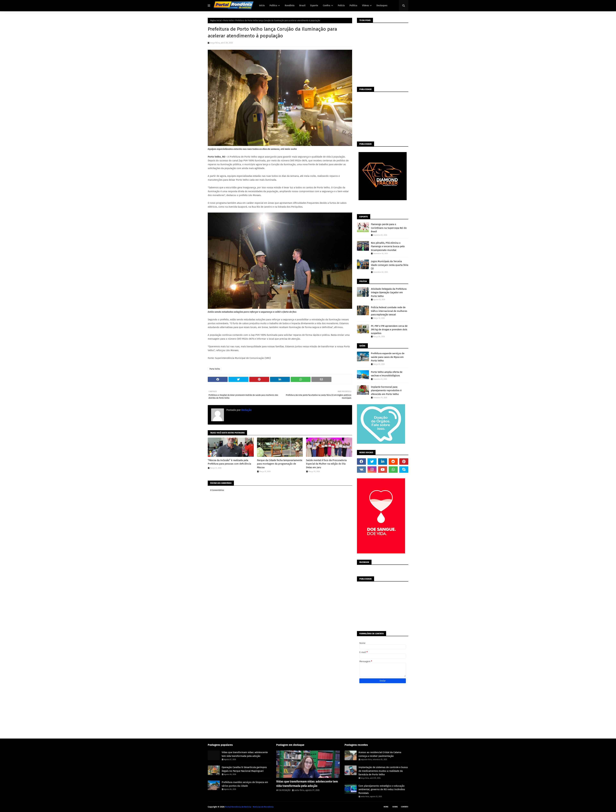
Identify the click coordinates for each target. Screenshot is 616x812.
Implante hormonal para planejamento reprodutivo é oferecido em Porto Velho (386, 390)
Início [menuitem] (262, 5)
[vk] (361, 469)
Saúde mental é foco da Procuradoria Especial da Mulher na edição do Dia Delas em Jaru (326, 464)
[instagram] (372, 469)
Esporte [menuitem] (314, 5)
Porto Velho (228, 20)
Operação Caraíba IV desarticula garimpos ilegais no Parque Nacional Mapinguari (244, 769)
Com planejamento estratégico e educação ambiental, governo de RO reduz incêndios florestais (382, 789)
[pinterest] (403, 461)
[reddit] (393, 461)
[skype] (403, 469)
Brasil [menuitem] (302, 5)
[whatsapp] (393, 469)
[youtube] (382, 469)
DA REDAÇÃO (285, 790)
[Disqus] (280, 610)
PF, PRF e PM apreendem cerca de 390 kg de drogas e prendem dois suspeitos (389, 330)
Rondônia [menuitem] (290, 5)
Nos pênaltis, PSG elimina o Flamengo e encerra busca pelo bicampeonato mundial (388, 246)
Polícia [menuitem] (341, 5)
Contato (404, 807)
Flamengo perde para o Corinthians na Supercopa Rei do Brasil (389, 228)
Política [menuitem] (273, 5)
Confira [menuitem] (326, 5)
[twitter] (372, 461)
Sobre (395, 807)
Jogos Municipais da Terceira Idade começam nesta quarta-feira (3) (389, 265)
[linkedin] (382, 461)
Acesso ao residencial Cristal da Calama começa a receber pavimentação (380, 754)
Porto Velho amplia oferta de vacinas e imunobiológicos (386, 374)
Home (386, 807)
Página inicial (216, 20)
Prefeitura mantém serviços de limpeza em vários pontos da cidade (245, 784)
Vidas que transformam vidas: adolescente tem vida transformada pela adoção (245, 754)
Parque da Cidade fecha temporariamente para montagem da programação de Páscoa (279, 464)
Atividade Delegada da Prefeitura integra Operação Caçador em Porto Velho (388, 292)
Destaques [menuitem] (381, 5)
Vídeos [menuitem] (365, 5)
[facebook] (361, 461)
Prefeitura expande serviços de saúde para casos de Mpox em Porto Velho (387, 357)
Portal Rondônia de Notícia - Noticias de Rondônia (249, 807)
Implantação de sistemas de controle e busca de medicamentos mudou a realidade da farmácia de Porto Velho (383, 771)
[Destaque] (308, 764)
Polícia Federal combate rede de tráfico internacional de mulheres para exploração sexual (389, 311)
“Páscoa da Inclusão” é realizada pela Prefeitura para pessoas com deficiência (229, 462)
